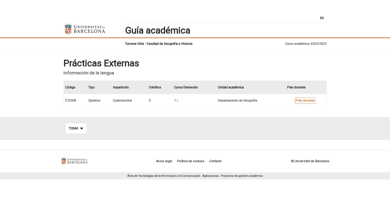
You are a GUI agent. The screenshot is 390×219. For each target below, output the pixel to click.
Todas (73, 128)
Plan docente (305, 100)
